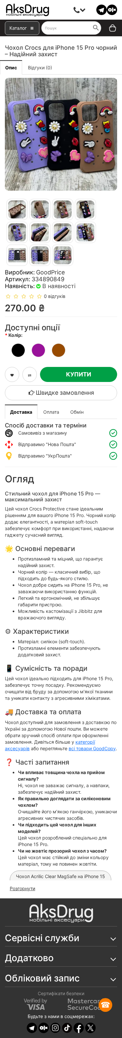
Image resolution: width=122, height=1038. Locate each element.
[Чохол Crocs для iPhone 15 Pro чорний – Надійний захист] (61, 134)
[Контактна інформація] (76, 10)
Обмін (77, 412)
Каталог (18, 28)
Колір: (15, 335)
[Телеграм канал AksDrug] (101, 9)
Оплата (51, 412)
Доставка (21, 412)
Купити (78, 374)
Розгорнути (22, 888)
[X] (90, 1027)
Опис (11, 67)
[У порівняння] (29, 374)
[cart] (108, 28)
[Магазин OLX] (112, 9)
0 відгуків (54, 296)
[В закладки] (12, 374)
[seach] (96, 28)
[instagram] (55, 1027)
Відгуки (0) (40, 67)
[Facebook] (79, 1027)
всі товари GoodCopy (92, 748)
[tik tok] (67, 1027)
